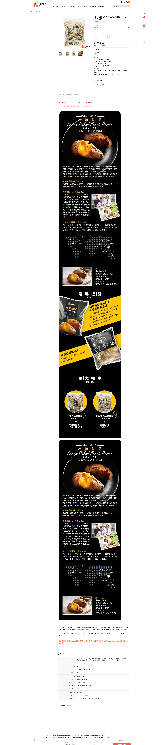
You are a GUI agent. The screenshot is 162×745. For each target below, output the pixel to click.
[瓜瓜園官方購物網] (40, 4)
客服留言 (90, 742)
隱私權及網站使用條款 (70, 744)
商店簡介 (67, 742)
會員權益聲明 (91, 744)
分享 (97, 85)
